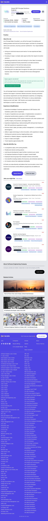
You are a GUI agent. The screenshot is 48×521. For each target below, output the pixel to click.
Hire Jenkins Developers (30, 464)
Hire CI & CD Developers (30, 407)
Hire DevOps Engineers (29, 383)
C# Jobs (3, 463)
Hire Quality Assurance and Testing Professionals (32, 448)
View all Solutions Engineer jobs (26, 31)
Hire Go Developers (29, 458)
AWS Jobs (3, 399)
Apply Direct (36, 11)
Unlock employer (15, 12)
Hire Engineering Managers (30, 470)
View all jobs (19, 178)
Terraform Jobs (4, 459)
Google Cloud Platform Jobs (8, 481)
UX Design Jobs (5, 507)
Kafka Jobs (3, 503)
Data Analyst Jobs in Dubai (7, 361)
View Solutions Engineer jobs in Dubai (11, 31)
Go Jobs (3, 479)
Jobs (2, 340)
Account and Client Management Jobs (10, 501)
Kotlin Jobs (27, 365)
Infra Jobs (3, 497)
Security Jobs (4, 403)
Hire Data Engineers (29, 433)
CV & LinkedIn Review (18, 346)
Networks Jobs (4, 457)
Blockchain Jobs (28, 357)
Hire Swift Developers (29, 504)
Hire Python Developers (30, 377)
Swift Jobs (27, 363)
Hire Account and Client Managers (32, 480)
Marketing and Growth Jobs (7, 513)
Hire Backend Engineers (30, 427)
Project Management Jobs (7, 421)
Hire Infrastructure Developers (31, 476)
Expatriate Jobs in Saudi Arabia (8, 365)
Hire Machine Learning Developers (32, 411)
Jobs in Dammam (5, 395)
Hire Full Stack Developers (30, 490)
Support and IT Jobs (6, 411)
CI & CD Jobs (4, 429)
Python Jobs (4, 401)
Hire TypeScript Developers (31, 466)
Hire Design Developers (30, 508)
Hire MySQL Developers (30, 450)
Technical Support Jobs (6, 437)
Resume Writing (16, 343)
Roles (25, 346)
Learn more (40, 272)
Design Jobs (27, 367)
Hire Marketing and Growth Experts (32, 492)
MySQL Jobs (4, 471)
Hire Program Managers (30, 484)
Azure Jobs (3, 431)
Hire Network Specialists (30, 435)
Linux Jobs (3, 445)
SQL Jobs (3, 413)
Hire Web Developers (29, 512)
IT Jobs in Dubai (5, 355)
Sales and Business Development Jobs (10, 409)
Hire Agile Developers (29, 397)
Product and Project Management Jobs (10, 417)
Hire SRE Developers (29, 494)
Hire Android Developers (30, 474)
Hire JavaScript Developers (31, 405)
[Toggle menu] (46, 2)
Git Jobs (3, 447)
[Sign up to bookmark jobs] (43, 11)
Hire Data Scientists (29, 429)
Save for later (30, 173)
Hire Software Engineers (30, 373)
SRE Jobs (26, 353)
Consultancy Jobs (5, 465)
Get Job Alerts (41, 336)
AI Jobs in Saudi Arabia (6, 371)
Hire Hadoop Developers (30, 510)
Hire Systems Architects (30, 445)
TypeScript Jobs (5, 487)
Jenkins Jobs (4, 485)
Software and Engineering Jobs (8, 397)
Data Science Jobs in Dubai (7, 359)
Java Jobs (3, 423)
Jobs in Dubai (4, 383)
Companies (15, 340)
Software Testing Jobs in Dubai (8, 381)
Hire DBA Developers (29, 502)
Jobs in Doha (4, 387)
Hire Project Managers (29, 399)
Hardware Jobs (28, 359)
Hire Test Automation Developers (32, 478)
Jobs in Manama (5, 393)
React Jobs (3, 453)
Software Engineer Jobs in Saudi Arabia (10, 367)
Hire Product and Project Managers (32, 395)
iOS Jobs (26, 355)
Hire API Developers (29, 413)
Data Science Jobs (5, 451)
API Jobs (3, 435)
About (37, 340)
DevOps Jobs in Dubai (6, 379)
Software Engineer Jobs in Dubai (9, 353)
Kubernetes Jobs (5, 425)
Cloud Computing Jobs (6, 405)
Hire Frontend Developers (30, 439)
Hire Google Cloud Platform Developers (33, 460)
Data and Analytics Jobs (7, 415)
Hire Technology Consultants (31, 443)
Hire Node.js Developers (30, 456)
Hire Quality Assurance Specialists (32, 488)
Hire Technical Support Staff (31, 415)
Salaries (26, 343)
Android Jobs (4, 495)
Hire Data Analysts (28, 417)
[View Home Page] (5, 2)
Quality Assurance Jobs (6, 509)
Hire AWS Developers (29, 375)
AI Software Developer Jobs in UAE (9, 363)
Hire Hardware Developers (30, 500)
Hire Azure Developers (29, 409)
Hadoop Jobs (27, 369)
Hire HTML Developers (29, 454)
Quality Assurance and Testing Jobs (9, 469)
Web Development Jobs (30, 371)
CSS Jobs (3, 473)
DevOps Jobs (4, 407)
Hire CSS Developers (29, 452)
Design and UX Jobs (6, 483)
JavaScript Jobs (5, 427)
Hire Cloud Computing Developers (32, 381)
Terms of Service (40, 343)
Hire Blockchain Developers (31, 498)
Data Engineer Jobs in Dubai (7, 357)
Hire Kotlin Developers (29, 506)
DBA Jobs (26, 361)
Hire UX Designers (28, 486)
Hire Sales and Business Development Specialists (33, 386)
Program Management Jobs (7, 505)
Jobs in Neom (4, 389)
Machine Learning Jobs (6, 433)
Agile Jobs (3, 419)
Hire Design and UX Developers (31, 462)
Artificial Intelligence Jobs (7, 443)
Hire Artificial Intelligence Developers (33, 421)
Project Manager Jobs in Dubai (8, 375)
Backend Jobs (4, 449)
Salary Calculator (28, 349)
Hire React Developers (29, 431)
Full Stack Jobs (4, 511)
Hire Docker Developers (30, 419)
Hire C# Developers (29, 441)
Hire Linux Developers (29, 423)
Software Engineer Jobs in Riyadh (9, 369)
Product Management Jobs (7, 493)
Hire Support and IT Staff (30, 389)
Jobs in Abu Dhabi (5, 373)
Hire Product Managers (29, 472)
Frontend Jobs (4, 461)
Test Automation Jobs (6, 499)
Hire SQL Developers (29, 391)
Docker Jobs (4, 441)
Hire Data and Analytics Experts (32, 393)
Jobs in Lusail (4, 391)
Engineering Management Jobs (8, 491)
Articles (26, 340)
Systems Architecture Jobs (7, 467)
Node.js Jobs (4, 477)
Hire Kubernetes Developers (31, 403)
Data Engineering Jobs (6, 455)
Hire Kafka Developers (29, 482)
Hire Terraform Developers (30, 437)
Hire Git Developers (29, 425)
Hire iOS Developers (29, 496)
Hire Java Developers (29, 401)
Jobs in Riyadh (4, 385)
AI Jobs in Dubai (5, 377)
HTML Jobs (3, 475)
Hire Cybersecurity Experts (30, 379)
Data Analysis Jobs (5, 439)
